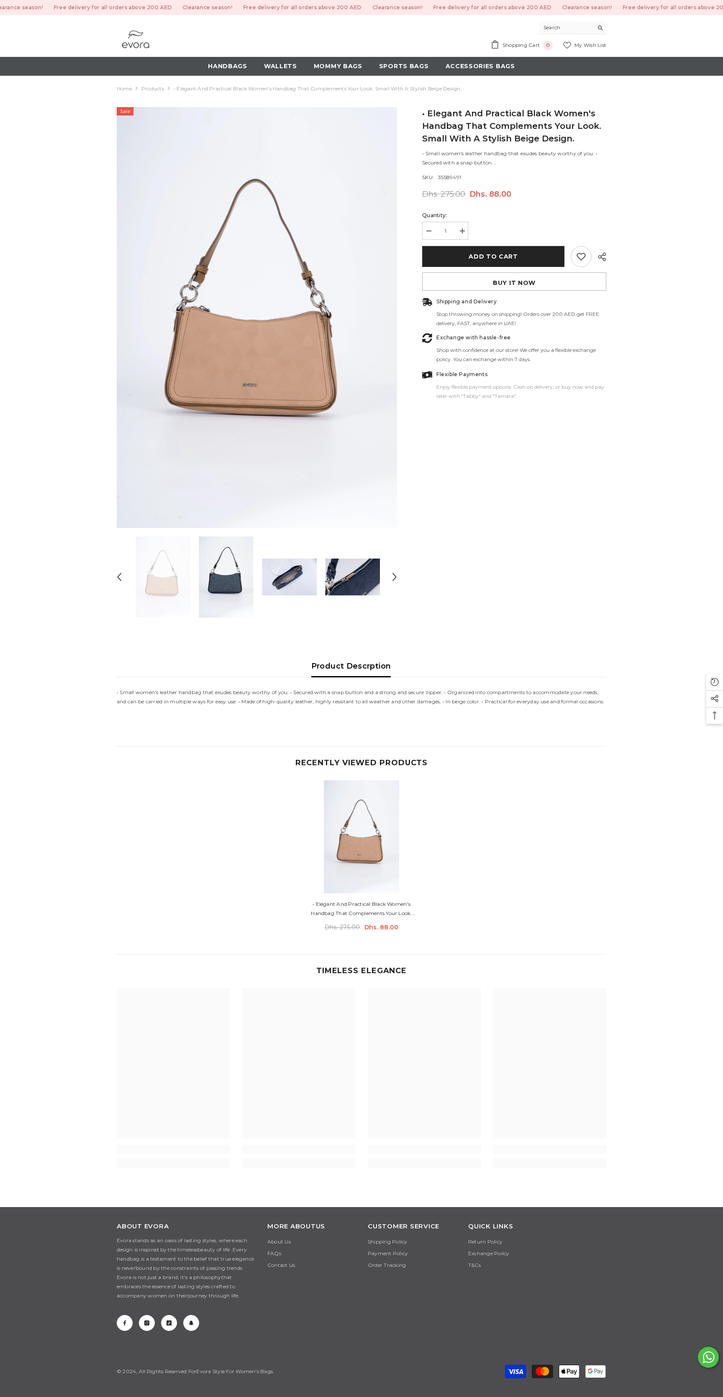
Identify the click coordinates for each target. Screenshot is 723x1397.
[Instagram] (147, 1323)
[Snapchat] (191, 1323)
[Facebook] (125, 1323)
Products (152, 88)
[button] (119, 577)
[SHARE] (599, 257)
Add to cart (493, 256)
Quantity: (434, 215)
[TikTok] (169, 1323)
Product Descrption (351, 666)
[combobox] (566, 27)
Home (124, 88)
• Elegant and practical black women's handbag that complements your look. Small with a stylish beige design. (361, 909)
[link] (173, 1149)
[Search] (572, 27)
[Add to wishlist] (581, 256)
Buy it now (514, 283)
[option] (257, 317)
